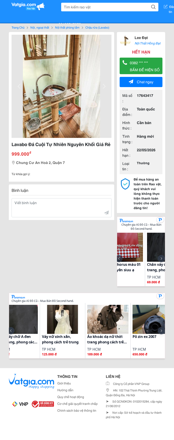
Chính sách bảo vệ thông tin (76, 410)
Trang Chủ (18, 27)
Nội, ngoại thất (39, 27)
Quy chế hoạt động (70, 396)
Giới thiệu (64, 383)
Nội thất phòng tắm (67, 27)
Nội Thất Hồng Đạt (147, 43)
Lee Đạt (141, 37)
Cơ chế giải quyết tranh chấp (77, 403)
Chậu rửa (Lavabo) (97, 27)
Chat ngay (145, 81)
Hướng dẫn (65, 390)
